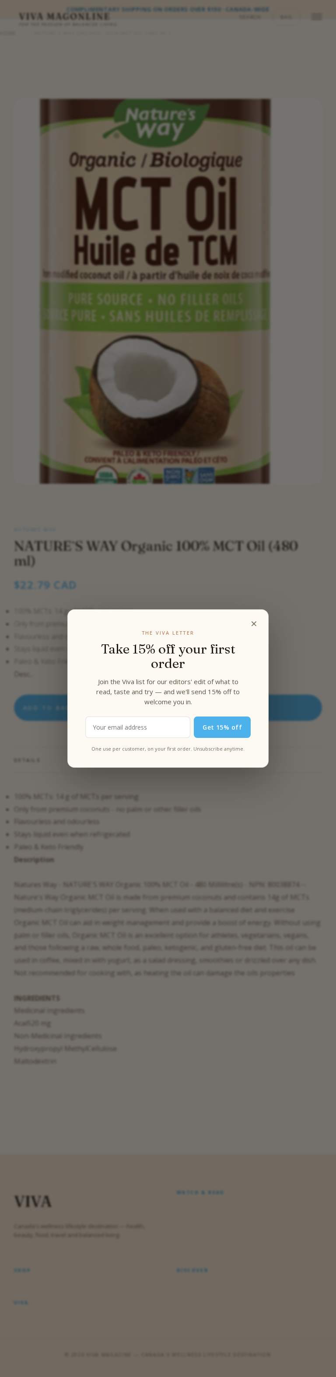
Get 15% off (222, 727)
